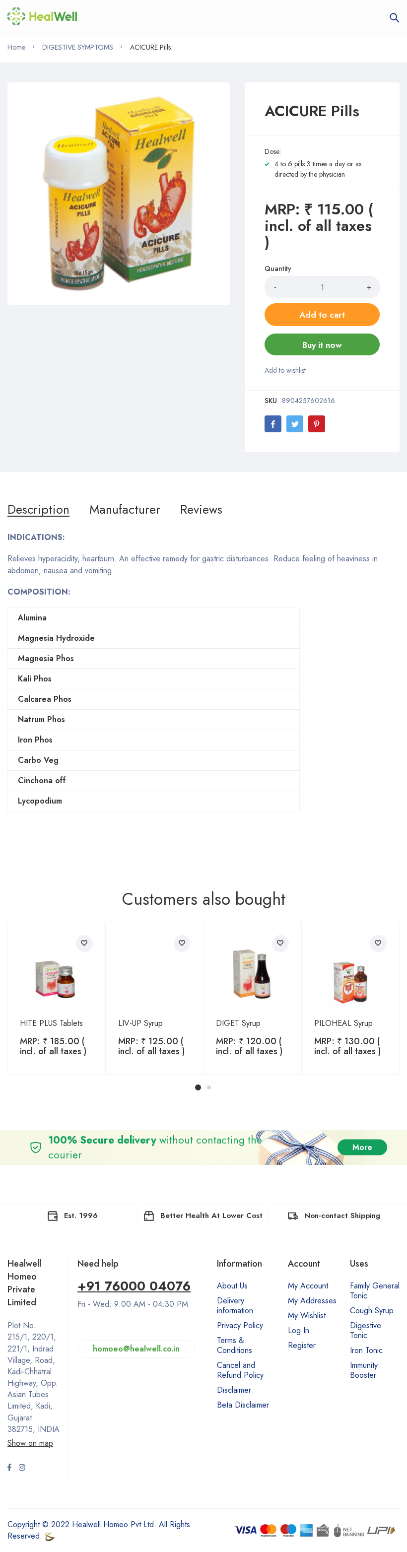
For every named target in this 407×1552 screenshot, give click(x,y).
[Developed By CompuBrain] (50, 1536)
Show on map (30, 1443)
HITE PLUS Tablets (51, 1023)
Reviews (201, 509)
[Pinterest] (316, 423)
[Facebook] (273, 423)
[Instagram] (21, 1468)
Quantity (278, 268)
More (362, 1147)
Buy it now (322, 345)
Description (38, 509)
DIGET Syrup (238, 1023)
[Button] (395, 18)
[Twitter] (294, 423)
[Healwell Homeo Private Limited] (42, 17)
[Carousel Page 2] (209, 1087)
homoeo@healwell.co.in (136, 1348)
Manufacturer (124, 509)
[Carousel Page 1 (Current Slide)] (198, 1087)
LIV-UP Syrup (140, 1023)
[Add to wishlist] (84, 943)
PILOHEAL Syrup (343, 1023)
